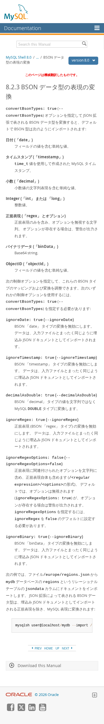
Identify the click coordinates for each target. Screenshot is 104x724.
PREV (38, 648)
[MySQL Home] (16, 12)
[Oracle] (19, 694)
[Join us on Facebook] (10, 709)
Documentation (22, 28)
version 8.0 (81, 60)
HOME (48, 648)
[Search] (84, 44)
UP (57, 648)
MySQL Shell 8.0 (18, 57)
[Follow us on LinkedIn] (31, 709)
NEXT (66, 648)
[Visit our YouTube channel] (42, 709)
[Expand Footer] (94, 696)
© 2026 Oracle (47, 694)
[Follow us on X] (21, 709)
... (37, 57)
